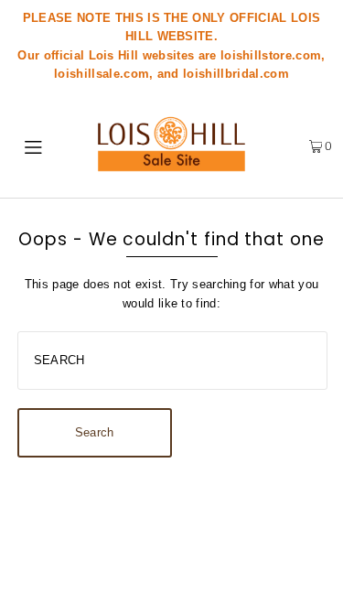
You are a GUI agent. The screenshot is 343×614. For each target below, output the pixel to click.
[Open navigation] (36, 145)
